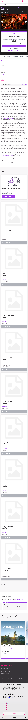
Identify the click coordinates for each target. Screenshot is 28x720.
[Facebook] (1, 671)
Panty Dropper (7, 527)
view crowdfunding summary (14, 50)
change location (20, 4)
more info (3, 69)
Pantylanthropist (8, 485)
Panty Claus (6, 568)
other (3, 79)
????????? (6, 274)
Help (11, 599)
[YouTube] (5, 671)
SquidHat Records (6, 9)
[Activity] (22, 1)
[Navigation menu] (26, 1)
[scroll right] (26, 22)
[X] (3, 671)
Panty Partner (7, 230)
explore (7, 619)
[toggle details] (24, 658)
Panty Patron (7, 358)
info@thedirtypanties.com (7, 155)
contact (7, 69)
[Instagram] (7, 671)
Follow (14, 45)
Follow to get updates (8, 608)
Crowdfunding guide (18, 599)
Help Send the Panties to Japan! (13, 8)
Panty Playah (7, 401)
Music (3, 74)
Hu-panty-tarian (8, 443)
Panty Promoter (8, 316)
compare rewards (8, 196)
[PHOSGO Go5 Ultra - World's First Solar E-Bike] (13, 633)
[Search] (16, 2)
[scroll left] (2, 22)
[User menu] (24, 2)
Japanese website (8, 118)
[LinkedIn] (9, 671)
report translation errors (6, 679)
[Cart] (19, 2)
